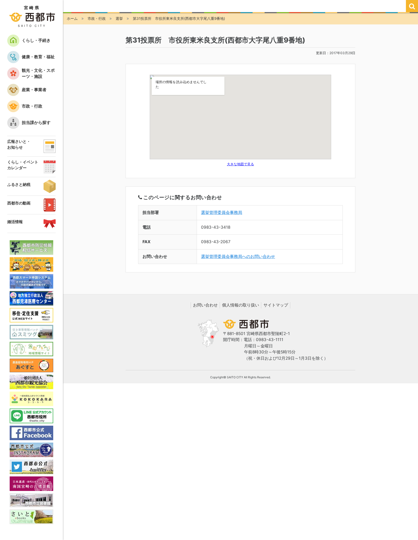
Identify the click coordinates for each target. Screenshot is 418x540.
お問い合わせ (205, 305)
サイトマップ (275, 305)
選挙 (119, 18)
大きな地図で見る (240, 164)
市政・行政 (97, 18)
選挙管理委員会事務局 (221, 212)
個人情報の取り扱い (240, 305)
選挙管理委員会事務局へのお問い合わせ (238, 256)
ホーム (72, 18)
